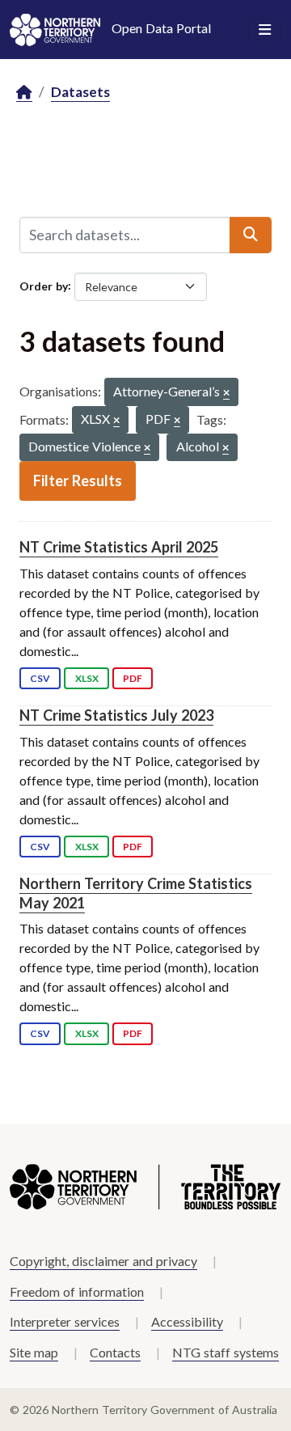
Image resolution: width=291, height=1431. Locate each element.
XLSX (87, 678)
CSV (40, 678)
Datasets (80, 91)
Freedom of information (77, 1291)
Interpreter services (65, 1321)
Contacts (115, 1352)
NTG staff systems (225, 1352)
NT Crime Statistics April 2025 (118, 547)
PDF (132, 678)
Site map (34, 1352)
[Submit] (251, 234)
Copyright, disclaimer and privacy (103, 1260)
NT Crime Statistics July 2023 (116, 715)
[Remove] (226, 393)
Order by (43, 285)
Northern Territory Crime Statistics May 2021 (135, 892)
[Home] (24, 92)
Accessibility (187, 1321)
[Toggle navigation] (264, 30)
